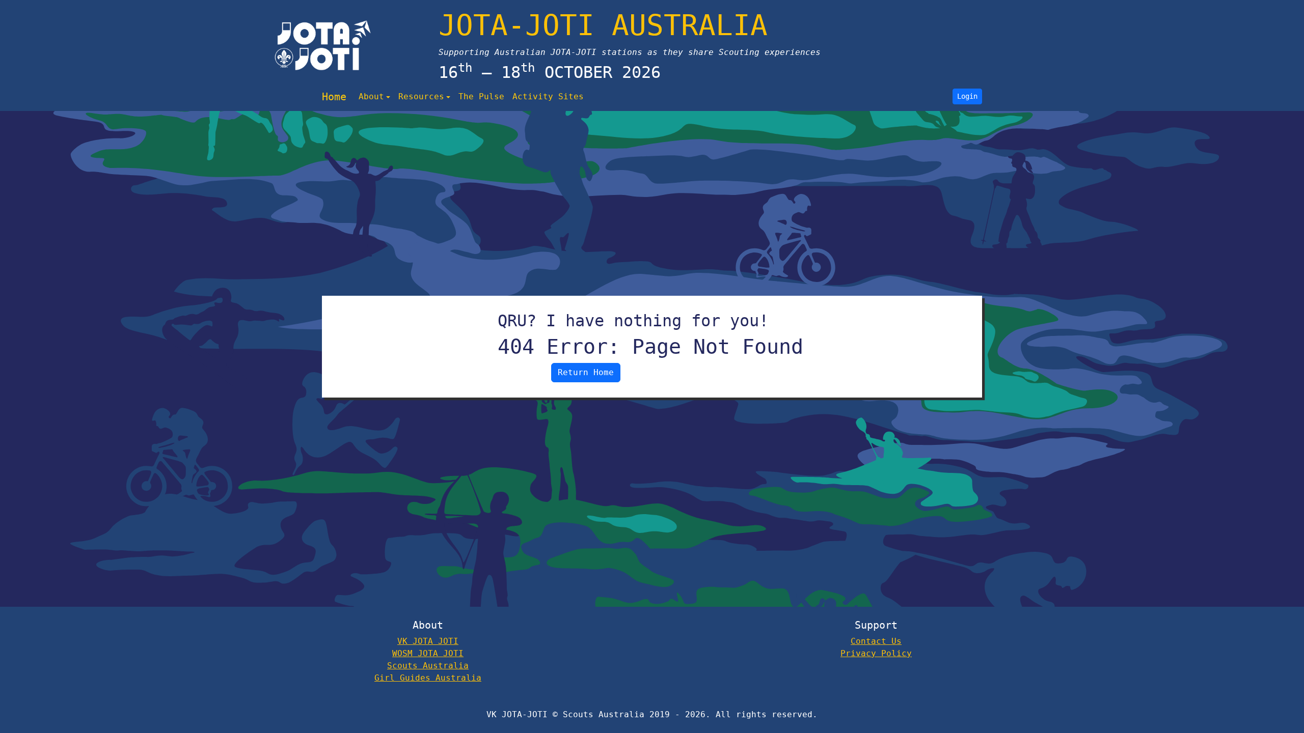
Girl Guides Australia (427, 678)
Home (334, 97)
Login (967, 96)
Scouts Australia (428, 665)
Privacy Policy (876, 653)
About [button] (371, 96)
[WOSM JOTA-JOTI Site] (323, 45)
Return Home (586, 372)
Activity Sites (548, 96)
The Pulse (481, 96)
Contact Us (876, 641)
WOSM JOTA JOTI (428, 653)
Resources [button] (421, 96)
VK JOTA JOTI (427, 641)
